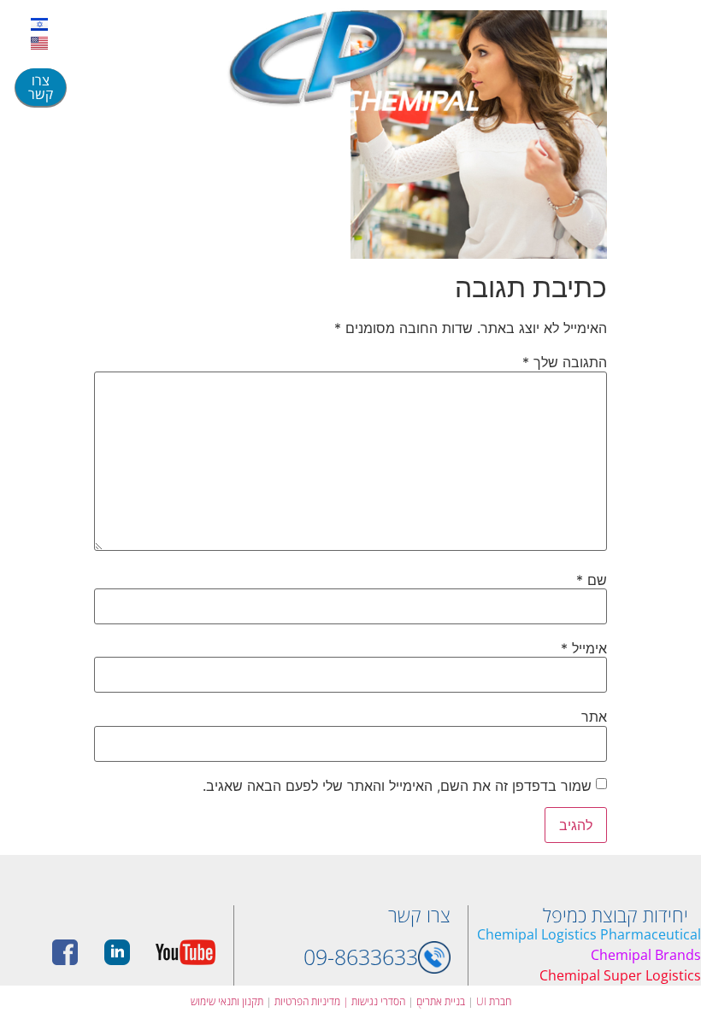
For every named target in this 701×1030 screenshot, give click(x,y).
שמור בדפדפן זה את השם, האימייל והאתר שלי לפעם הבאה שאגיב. (397, 786)
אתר (594, 716)
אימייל (584, 648)
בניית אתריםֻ (440, 1001)
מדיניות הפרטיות (307, 1001)
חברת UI (493, 1001)
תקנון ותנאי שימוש (227, 1001)
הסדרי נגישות (374, 1001)
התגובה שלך (564, 362)
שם (591, 580)
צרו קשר (419, 915)
